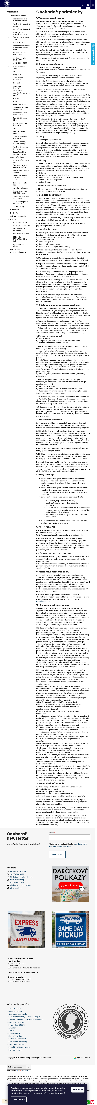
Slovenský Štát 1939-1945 (21, 161)
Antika (11, 1030)
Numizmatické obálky (19, 132)
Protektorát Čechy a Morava (21, 171)
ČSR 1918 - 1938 (19, 42)
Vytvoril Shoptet (83, 1058)
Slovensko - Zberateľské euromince (17, 88)
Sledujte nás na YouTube (20, 885)
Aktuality (12, 1028)
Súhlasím (78, 1089)
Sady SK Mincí (18, 74)
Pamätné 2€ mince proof (21, 94)
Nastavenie (19, 1099)
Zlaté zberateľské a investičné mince (21, 20)
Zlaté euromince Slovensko (20, 137)
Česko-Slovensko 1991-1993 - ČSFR (20, 192)
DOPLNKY (14, 219)
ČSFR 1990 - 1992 (20, 63)
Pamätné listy (16, 249)
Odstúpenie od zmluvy (18, 1041)
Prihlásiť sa (57, 854)
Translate (25, 1070)
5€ (14, 128)
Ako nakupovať (15, 1008)
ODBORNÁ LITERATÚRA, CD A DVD (20, 239)
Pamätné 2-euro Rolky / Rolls (20, 114)
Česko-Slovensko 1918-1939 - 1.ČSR (20, 166)
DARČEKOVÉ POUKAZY (19, 252)
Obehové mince (17, 157)
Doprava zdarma (15, 1011)
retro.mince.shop (17, 879)
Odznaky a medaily (18, 216)
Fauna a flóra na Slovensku (20, 124)
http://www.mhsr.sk (44, 601)
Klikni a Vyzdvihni (15, 1036)
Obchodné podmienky (18, 1014)
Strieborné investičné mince (21, 25)
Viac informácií (58, 1093)
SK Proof (16, 83)
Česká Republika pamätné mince (19, 153)
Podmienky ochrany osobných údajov (24, 1017)
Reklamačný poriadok (17, 1039)
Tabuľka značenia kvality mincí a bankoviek (26, 1019)
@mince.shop (16, 888)
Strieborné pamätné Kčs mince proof (21, 148)
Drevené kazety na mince (20, 245)
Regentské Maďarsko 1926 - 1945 (21, 197)
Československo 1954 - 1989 (19, 59)
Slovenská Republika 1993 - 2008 (21, 202)
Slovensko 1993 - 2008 (19, 67)
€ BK (15, 101)
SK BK (15, 71)
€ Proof (16, 98)
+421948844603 (17, 874)
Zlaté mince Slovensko (18, 79)
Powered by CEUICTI (17, 1025)
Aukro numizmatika (16, 1044)
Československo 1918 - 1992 (21, 38)
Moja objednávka (15, 1050)
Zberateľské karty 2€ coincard (20, 109)
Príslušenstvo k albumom (19, 230)
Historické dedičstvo (17, 1022)
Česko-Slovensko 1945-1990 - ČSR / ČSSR (20, 178)
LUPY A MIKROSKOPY (21, 234)
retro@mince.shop (18, 871)
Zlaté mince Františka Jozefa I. (20, 33)
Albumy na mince (20, 222)
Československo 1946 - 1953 (19, 54)
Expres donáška (15, 1033)
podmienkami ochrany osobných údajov (68, 845)
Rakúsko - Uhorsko (20, 188)
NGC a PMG (15, 213)
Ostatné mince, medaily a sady (19, 143)
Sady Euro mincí (19, 104)
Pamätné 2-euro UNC (20, 119)
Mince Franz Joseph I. (21, 29)
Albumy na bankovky (21, 225)
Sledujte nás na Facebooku (21, 877)
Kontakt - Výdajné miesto (19, 1047)
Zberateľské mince (18, 16)
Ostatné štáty (18, 206)
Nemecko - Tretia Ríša (20, 184)
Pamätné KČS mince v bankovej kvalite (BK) (21, 48)
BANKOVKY (14, 210)
